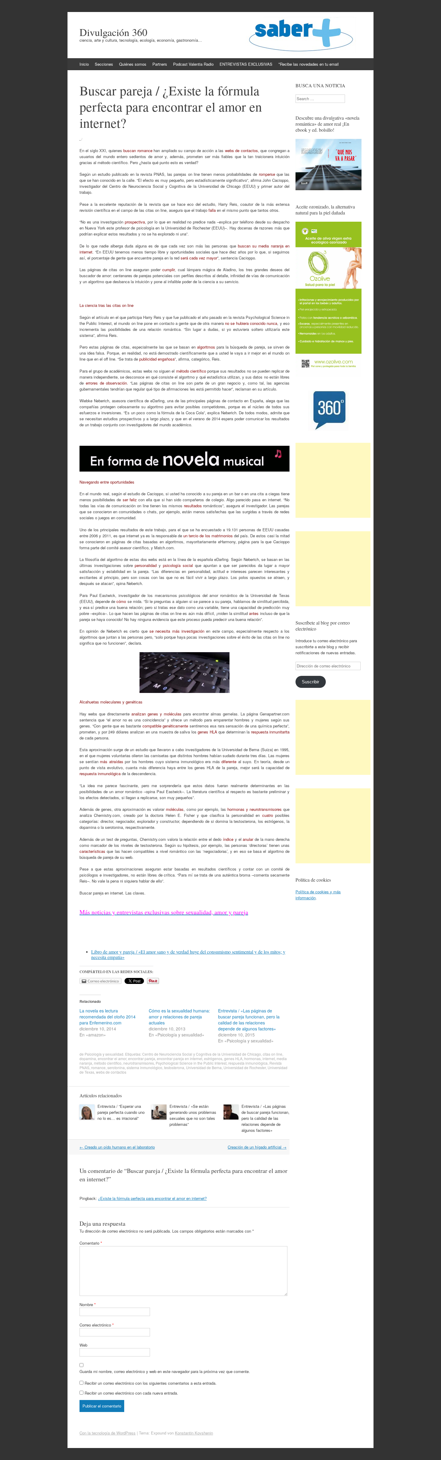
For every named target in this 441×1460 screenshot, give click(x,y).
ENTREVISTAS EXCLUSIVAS (246, 64)
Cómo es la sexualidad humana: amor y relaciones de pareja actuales (179, 1017)
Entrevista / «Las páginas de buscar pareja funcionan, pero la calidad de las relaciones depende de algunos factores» (249, 1020)
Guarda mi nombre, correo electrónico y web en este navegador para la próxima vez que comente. (165, 1371)
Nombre (88, 1304)
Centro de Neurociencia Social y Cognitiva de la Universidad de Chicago (201, 1054)
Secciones (104, 64)
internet (268, 1058)
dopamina (88, 1058)
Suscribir (310, 681)
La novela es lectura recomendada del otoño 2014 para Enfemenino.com (108, 1017)
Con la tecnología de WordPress (108, 1433)
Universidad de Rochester (245, 1067)
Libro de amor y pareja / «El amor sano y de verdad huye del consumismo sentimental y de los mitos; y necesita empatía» (188, 954)
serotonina (116, 1067)
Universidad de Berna (204, 1067)
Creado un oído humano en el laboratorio (117, 1147)
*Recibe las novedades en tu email (308, 64)
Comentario (91, 1243)
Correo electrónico (97, 1325)
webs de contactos (111, 1072)
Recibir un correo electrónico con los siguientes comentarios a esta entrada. (151, 1383)
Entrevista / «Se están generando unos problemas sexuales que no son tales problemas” (193, 1115)
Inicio (84, 64)
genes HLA (233, 1058)
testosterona (174, 1067)
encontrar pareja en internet (179, 1058)
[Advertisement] (333, 480)
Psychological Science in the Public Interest (191, 1063)
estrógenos (213, 1058)
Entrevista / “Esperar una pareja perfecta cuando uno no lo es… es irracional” (121, 1112)
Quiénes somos (132, 64)
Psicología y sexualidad (104, 1054)
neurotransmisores (138, 1063)
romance (98, 1067)
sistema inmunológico (144, 1067)
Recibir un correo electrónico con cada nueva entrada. (131, 1393)
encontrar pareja (141, 1058)
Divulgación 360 (113, 32)
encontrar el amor (112, 1058)
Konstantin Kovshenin (194, 1433)
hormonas (252, 1058)
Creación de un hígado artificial (257, 1147)
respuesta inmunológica (248, 1063)
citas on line (272, 1054)
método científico (108, 1063)
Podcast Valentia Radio (193, 64)
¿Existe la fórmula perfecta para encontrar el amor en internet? (152, 1198)
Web (83, 1345)
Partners (159, 64)
